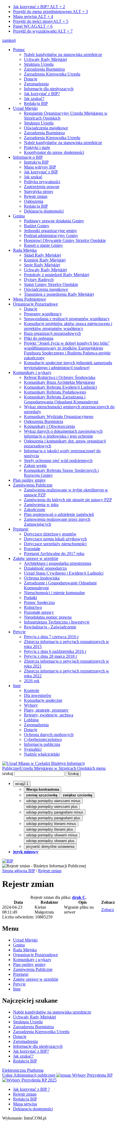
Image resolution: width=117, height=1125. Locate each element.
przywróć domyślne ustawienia (50, 846)
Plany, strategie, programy (46, 710)
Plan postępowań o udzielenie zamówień (59, 514)
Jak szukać (33, 176)
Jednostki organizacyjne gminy (50, 230)
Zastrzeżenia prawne (41, 186)
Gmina (19, 216)
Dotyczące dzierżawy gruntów (50, 534)
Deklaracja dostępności (44, 211)
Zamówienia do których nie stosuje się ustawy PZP (68, 499)
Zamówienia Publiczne (33, 485)
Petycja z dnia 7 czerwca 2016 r (51, 636)
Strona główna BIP (18, 870)
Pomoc (19, 49)
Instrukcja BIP (36, 162)
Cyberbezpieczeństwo (43, 739)
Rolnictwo (33, 607)
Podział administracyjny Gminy (51, 235)
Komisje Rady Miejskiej (45, 260)
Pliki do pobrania (38, 338)
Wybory (31, 705)
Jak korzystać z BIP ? (31, 1089)
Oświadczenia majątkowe (46, 128)
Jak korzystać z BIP (41, 172)
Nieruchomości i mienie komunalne (54, 592)
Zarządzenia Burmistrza (44, 69)
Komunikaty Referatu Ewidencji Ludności (60, 387)
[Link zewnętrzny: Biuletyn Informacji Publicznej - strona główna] (7, 861)
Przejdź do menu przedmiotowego (50, 11)
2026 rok (31, 680)
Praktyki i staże (37, 147)
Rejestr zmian (35, 196)
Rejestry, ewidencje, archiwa (48, 715)
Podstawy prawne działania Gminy (54, 221)
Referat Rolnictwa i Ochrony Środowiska (59, 377)
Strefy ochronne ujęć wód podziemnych (58, 460)
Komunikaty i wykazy (32, 372)
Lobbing (31, 720)
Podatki (30, 597)
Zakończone (34, 509)
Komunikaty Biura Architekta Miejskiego (59, 382)
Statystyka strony (38, 191)
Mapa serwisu (33, 16)
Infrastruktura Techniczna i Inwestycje (57, 622)
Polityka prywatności (42, 181)
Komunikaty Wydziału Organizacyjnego (58, 416)
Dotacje (30, 79)
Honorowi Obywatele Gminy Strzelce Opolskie (65, 240)
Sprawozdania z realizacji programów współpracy (67, 318)
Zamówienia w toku (41, 504)
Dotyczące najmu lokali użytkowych (55, 539)
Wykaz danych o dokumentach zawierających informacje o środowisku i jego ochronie (63, 433)
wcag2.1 (21, 784)
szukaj (7, 773)
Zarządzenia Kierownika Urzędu (52, 74)
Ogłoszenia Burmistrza (43, 421)
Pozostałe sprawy (39, 612)
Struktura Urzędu (39, 64)
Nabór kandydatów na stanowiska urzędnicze (63, 54)
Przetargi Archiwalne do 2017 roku (54, 553)
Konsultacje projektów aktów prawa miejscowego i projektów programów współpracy (68, 326)
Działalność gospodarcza (45, 568)
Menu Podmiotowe (29, 299)
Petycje (19, 631)
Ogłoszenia (33, 201)
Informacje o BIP (28, 157)
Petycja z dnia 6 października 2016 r (55, 651)
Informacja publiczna (42, 744)
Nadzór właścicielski (42, 754)
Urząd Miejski (25, 108)
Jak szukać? (34, 98)
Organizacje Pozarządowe (35, 304)
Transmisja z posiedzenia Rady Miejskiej (59, 294)
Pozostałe (32, 548)
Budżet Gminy (36, 225)
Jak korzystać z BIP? (39, 6)
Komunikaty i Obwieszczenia (49, 426)
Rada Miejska (25, 250)
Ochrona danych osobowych (48, 734)
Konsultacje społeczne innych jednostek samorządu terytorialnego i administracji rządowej (68, 365)
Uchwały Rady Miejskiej (45, 59)
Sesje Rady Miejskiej (42, 265)
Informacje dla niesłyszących (48, 88)
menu (101, 768)
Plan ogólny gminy (29, 480)
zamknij (9, 40)
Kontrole (31, 690)
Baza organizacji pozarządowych (52, 333)
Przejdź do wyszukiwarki (43, 31)
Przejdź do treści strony (40, 21)
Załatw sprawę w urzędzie (35, 558)
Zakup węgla (35, 465)
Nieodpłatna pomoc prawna (48, 617)
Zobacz (107, 909)
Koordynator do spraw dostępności (54, 152)
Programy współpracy (43, 313)
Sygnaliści (33, 749)
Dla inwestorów (37, 695)
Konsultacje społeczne (43, 700)
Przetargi (20, 529)
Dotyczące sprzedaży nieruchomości (55, 543)
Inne (17, 685)
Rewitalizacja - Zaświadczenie (50, 627)
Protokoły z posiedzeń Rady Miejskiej (56, 274)
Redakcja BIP (36, 103)
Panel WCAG (33, 26)
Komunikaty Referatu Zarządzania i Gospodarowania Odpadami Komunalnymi (61, 399)
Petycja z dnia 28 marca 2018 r (50, 656)
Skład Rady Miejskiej (42, 255)
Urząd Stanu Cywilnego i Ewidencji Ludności (63, 573)
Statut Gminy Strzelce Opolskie (51, 284)
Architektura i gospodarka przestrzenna (57, 563)
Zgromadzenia (36, 84)
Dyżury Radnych (39, 279)
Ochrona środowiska (42, 578)
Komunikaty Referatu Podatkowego (55, 392)
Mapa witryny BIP (40, 167)
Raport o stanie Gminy (43, 245)
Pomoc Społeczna (39, 602)
